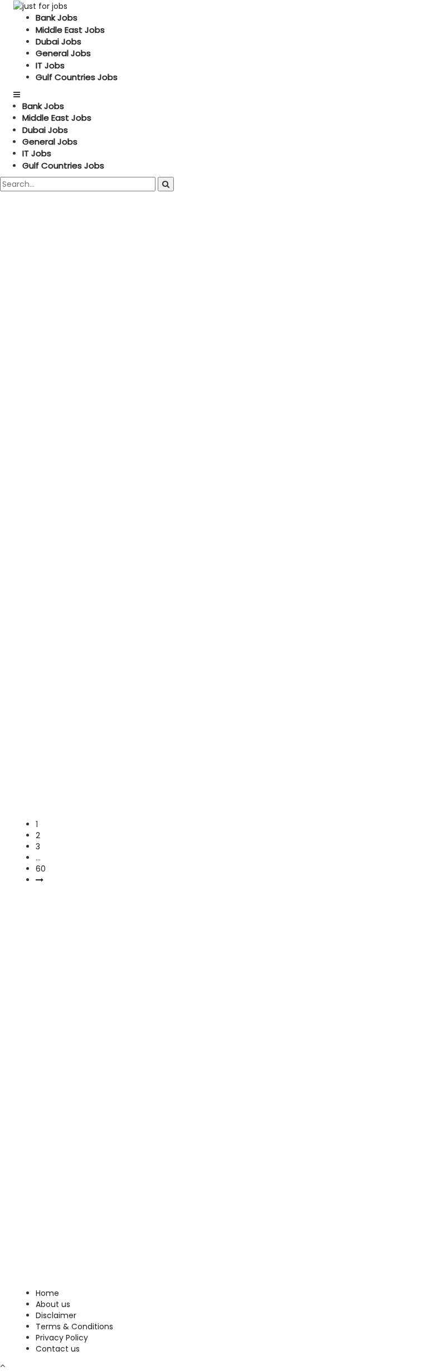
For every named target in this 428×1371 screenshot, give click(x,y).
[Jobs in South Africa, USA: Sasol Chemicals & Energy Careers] (56, 640)
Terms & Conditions (74, 1326)
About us (53, 1304)
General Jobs (63, 53)
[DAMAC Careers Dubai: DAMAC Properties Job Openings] (48, 327)
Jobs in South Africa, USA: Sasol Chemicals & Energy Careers (213, 665)
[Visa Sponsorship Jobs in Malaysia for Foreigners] (82, 760)
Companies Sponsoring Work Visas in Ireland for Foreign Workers (199, 418)
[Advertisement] (214, 969)
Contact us (58, 1348)
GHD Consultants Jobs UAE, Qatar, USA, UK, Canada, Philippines (184, 284)
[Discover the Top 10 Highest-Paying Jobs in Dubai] (74, 521)
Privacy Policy (62, 1337)
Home (47, 1293)
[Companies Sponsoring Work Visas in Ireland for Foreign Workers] (56, 387)
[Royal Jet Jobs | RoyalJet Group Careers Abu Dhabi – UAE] (35, 581)
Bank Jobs (56, 17)
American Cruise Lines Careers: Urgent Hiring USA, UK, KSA (204, 486)
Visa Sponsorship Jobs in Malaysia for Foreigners (173, 785)
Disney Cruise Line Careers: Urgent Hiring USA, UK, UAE (190, 844)
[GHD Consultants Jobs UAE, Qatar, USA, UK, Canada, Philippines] (61, 252)
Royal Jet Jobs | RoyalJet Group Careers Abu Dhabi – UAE (202, 605)
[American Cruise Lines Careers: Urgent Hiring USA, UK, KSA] (60, 461)
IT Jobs (50, 65)
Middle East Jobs (70, 30)
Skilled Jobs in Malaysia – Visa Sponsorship (154, 725)
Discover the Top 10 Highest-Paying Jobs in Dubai (176, 545)
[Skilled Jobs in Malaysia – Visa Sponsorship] (61, 700)
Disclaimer (56, 1315)
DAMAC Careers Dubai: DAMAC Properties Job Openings (197, 351)
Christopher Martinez (70, 312)
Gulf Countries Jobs (77, 77)
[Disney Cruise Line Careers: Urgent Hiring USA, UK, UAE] (69, 820)
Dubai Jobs (58, 41)
